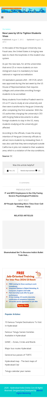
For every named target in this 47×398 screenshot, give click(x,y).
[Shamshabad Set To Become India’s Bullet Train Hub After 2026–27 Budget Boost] (23, 235)
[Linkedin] (22, 3)
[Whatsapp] (28, 3)
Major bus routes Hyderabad (18, 348)
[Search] (44, 17)
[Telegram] (32, 3)
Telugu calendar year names (18, 371)
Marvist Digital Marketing (29, 391)
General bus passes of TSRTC (18, 355)
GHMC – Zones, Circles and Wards (20, 342)
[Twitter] (18, 3)
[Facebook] (15, 3)
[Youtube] (25, 3)
